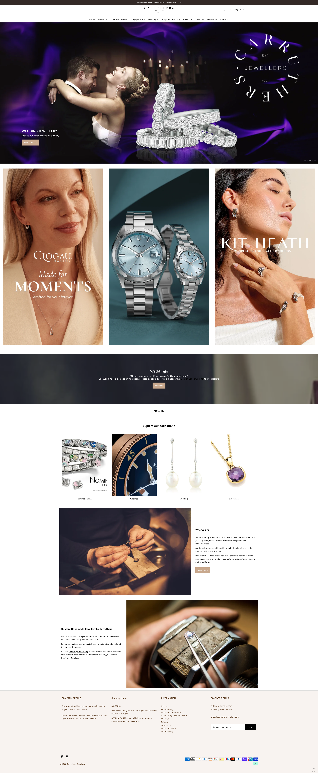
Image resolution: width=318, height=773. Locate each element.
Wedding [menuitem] (152, 19)
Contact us (166, 725)
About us (165, 719)
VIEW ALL (159, 385)
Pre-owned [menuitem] (212, 19)
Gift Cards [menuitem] (224, 19)
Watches (134, 499)
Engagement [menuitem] (137, 19)
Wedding (184, 499)
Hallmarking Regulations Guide (175, 715)
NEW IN (159, 411)
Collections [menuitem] (188, 19)
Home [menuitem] (92, 19)
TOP (313, 770)
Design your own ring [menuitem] (170, 19)
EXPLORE (296, 48)
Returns (164, 722)
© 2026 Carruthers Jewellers (72, 764)
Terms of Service (168, 728)
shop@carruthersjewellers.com (225, 717)
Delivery (164, 706)
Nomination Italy (84, 499)
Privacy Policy (167, 709)
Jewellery (101, 19)
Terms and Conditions (171, 712)
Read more (203, 570)
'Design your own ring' (192, 378)
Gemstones (233, 499)
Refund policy (167, 731)
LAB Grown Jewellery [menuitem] (119, 19)
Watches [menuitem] (200, 19)
